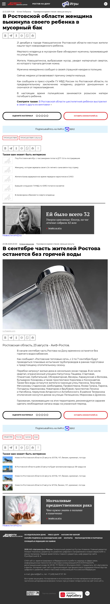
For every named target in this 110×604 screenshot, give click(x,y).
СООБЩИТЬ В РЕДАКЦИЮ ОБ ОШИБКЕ (40, 541)
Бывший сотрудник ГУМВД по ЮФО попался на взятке (39, 186)
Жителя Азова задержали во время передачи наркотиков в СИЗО (44, 177)
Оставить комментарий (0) (86, 116)
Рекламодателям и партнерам (89, 538)
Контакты (68, 538)
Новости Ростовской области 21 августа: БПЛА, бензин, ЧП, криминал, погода (50, 485)
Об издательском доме (35, 535)
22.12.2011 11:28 (8, 12)
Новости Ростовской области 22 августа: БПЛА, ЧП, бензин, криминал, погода (50, 476)
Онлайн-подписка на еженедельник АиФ (43, 538)
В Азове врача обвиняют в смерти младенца (34, 195)
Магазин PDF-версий (70, 535)
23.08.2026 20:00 (10, 244)
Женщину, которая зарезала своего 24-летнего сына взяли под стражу (46, 167)
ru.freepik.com (9, 331)
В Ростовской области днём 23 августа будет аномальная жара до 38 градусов (50, 467)
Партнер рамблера (49, 593)
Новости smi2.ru (12, 235)
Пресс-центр (53, 535)
